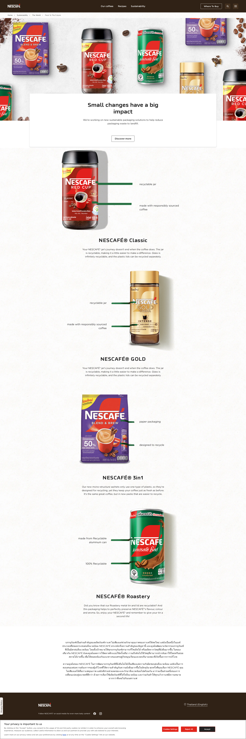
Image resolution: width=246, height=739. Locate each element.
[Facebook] (94, 713)
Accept (207, 729)
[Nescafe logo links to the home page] (44, 704)
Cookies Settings (170, 729)
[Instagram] (100, 713)
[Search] (227, 6)
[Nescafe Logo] (14, 6)
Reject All (189, 729)
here (64, 735)
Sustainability (138, 6)
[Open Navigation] (235, 6)
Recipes (122, 6)
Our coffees (107, 6)
